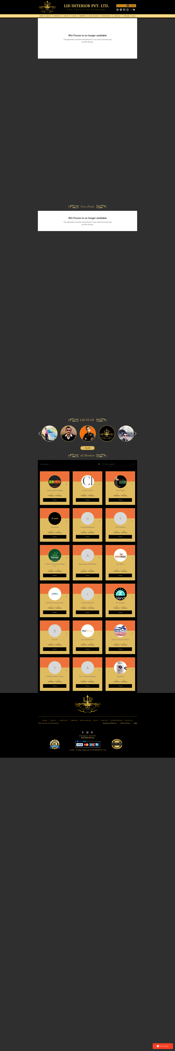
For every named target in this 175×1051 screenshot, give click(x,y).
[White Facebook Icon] (83, 732)
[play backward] (39, 433)
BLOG (96, 720)
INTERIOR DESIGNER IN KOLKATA (115, 726)
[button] (133, 10)
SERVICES (63, 720)
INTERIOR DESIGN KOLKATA (57, 726)
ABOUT (53, 720)
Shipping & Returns (109, 723)
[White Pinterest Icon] (92, 732)
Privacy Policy (125, 723)
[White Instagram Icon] (87, 732)
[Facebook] (124, 10)
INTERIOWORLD (117, 720)
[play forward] (135, 433)
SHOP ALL (129, 720)
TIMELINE (74, 720)
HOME (44, 720)
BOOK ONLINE (85, 720)
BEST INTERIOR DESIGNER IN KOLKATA (85, 726)
